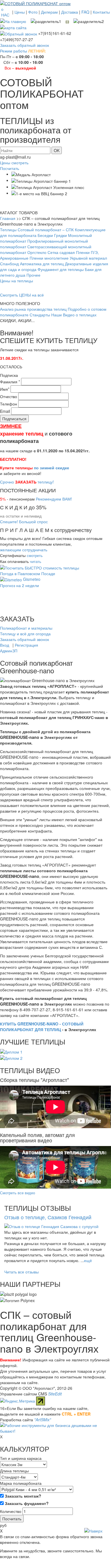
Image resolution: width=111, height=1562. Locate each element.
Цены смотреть (14, 162)
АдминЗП (8, 650)
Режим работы (13, 51)
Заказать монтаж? (22, 1496)
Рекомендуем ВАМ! (54, 499)
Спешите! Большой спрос (24, 521)
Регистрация (26, 645)
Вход (4, 645)
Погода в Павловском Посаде (27, 573)
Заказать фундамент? (26, 1503)
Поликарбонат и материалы (26, 628)
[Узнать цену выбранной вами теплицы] (39, 567)
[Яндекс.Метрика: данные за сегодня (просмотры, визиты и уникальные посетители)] (17, 1401)
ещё (88, 1260)
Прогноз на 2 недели (19, 585)
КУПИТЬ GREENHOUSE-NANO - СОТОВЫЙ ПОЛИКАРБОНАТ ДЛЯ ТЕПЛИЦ (41, 1026)
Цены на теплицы (16, 280)
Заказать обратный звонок (24, 45)
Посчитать (9, 168)
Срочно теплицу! (27, 482)
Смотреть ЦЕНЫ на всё (22, 295)
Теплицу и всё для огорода (25, 633)
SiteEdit (55, 1394)
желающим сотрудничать (23, 549)
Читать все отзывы (21, 1272)
